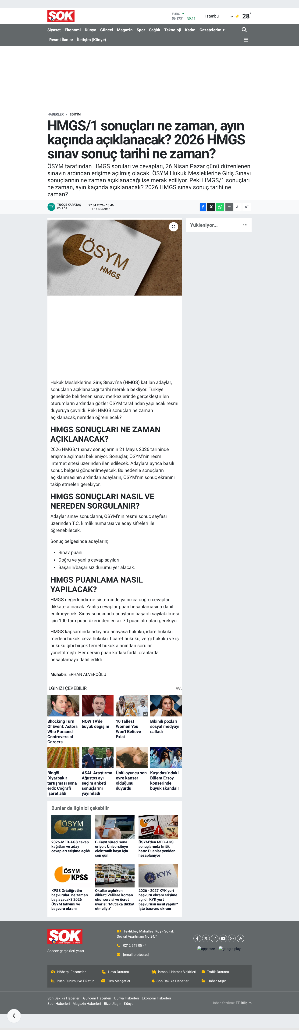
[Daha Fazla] (229, 207)
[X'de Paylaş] (211, 207)
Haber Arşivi (217, 981)
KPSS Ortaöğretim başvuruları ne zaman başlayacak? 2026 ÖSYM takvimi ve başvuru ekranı (69, 899)
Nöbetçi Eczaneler (71, 972)
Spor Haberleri (58, 1004)
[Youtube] (223, 938)
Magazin (125, 30)
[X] (206, 938)
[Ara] (245, 30)
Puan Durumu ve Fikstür (75, 981)
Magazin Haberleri (87, 1004)
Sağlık (154, 30)
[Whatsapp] (232, 938)
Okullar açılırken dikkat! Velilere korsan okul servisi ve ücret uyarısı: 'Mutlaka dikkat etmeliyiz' (114, 899)
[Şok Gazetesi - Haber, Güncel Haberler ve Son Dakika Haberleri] (61, 16)
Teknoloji (172, 30)
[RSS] (240, 938)
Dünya (90, 30)
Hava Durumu (118, 972)
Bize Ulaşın (112, 1004)
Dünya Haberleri (126, 998)
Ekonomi (73, 30)
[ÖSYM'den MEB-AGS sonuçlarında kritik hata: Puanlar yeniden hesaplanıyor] (158, 826)
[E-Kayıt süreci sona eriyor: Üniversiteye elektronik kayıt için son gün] (115, 826)
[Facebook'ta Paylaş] (203, 207)
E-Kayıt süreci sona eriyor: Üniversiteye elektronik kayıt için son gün (111, 849)
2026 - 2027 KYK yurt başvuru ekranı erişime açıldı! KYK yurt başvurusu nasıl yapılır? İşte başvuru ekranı (158, 899)
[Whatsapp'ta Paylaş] (220, 207)
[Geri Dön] (14, 1016)
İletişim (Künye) (91, 39)
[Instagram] (214, 938)
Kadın (190, 30)
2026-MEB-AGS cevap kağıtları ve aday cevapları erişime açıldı (70, 846)
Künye (128, 1004)
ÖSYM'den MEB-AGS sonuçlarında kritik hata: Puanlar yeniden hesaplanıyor (157, 849)
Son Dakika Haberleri (173, 981)
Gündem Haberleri (97, 998)
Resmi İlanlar (61, 39)
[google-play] (230, 949)
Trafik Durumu (218, 972)
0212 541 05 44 (134, 945)
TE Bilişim (244, 1003)
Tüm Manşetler (118, 981)
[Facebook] (197, 938)
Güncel (106, 30)
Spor (141, 30)
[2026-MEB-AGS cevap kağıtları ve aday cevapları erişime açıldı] (71, 826)
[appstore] (206, 949)
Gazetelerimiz (212, 30)
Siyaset (54, 30)
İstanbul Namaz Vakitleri (177, 972)
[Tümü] (245, 225)
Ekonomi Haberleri (156, 998)
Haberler (55, 114)
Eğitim (75, 114)
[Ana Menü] (245, 40)
